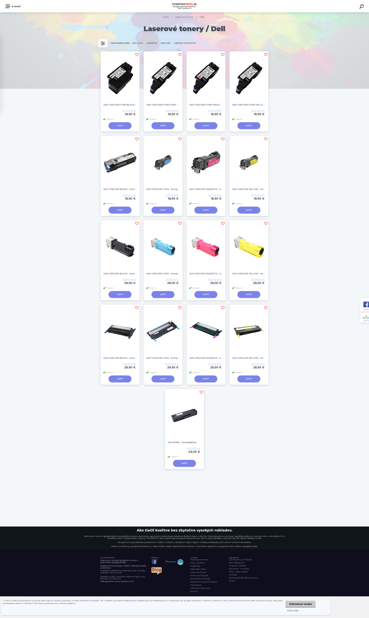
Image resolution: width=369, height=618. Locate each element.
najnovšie (166, 43)
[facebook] (154, 559)
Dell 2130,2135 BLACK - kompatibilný (120, 189)
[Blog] (156, 568)
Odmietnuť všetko (300, 604)
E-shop (16, 6)
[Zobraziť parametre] (103, 43)
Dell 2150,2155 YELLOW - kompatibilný (249, 273)
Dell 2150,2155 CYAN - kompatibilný (163, 273)
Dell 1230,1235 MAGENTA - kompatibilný (206, 358)
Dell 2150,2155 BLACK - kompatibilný (120, 273)
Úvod (165, 17)
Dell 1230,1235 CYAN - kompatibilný (163, 358)
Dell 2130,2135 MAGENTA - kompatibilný (206, 189)
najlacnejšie (137, 43)
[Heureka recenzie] (174, 559)
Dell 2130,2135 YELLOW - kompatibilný (249, 189)
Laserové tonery (184, 17)
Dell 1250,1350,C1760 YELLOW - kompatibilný (249, 104)
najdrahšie (151, 43)
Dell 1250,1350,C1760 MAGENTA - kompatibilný (206, 104)
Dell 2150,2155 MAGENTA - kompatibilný (206, 273)
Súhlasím (292, 610)
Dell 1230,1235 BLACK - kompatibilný (120, 358)
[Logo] (184, 6)
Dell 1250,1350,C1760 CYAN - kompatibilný (163, 104)
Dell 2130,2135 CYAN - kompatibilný (163, 189)
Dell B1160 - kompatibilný (182, 442)
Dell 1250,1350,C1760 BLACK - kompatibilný (120, 104)
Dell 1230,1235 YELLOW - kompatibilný (249, 358)
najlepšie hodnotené (185, 43)
